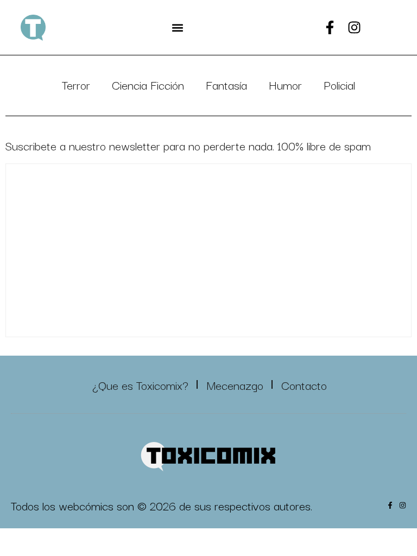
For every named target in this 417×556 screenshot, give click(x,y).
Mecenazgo (234, 384)
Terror (76, 84)
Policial (339, 84)
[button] (177, 27)
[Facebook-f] (330, 27)
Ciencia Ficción (148, 84)
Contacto (304, 384)
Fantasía (226, 84)
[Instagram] (354, 27)
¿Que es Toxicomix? (140, 384)
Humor (285, 84)
